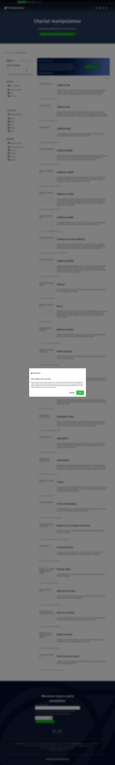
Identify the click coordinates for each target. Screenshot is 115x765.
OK (80, 392)
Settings (71, 392)
